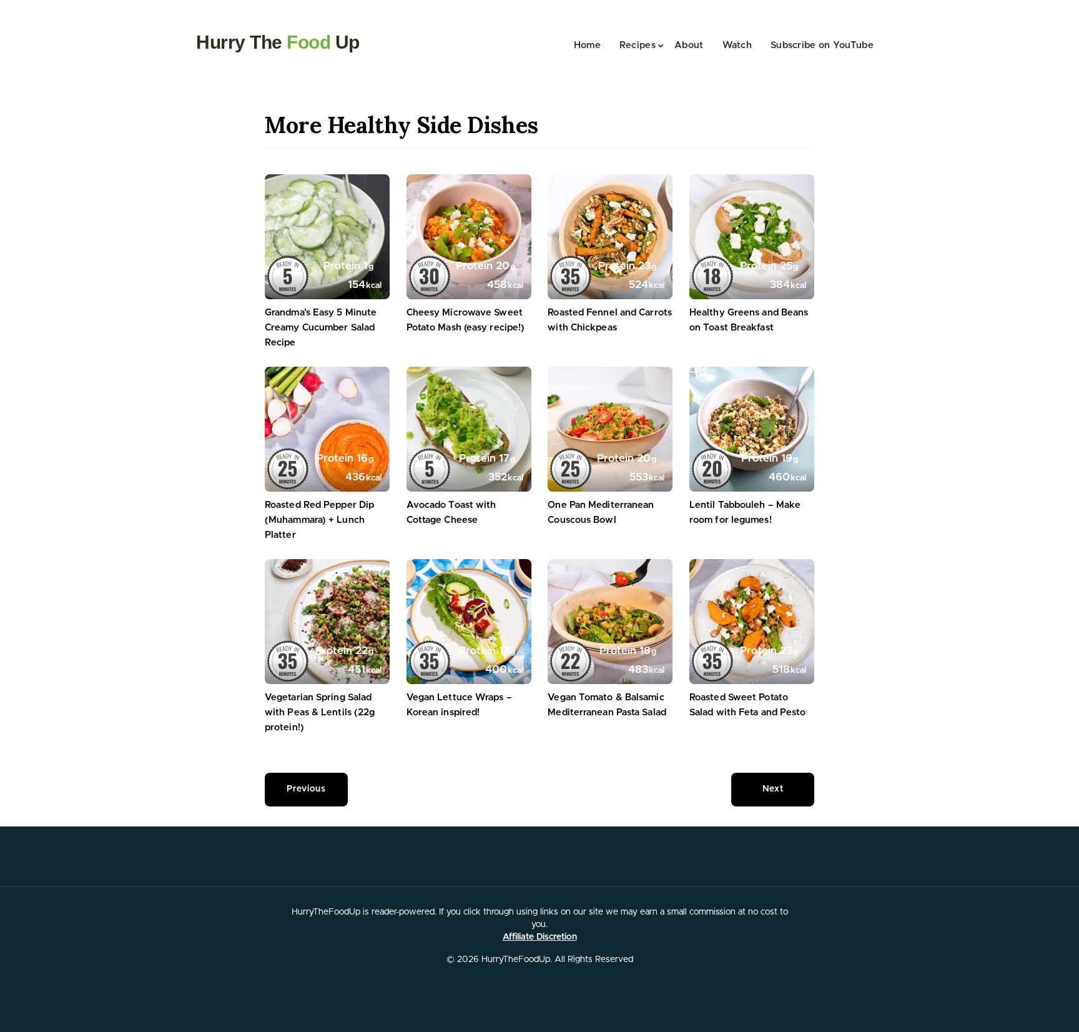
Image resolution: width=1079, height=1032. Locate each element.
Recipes (637, 45)
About (689, 45)
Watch (737, 45)
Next (773, 789)
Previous (306, 789)
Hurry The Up (278, 42)
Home (587, 45)
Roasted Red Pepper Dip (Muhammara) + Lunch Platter (319, 520)
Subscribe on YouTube (822, 45)
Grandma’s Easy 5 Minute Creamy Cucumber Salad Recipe (321, 327)
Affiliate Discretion (540, 937)
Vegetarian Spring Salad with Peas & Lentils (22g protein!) (320, 712)
